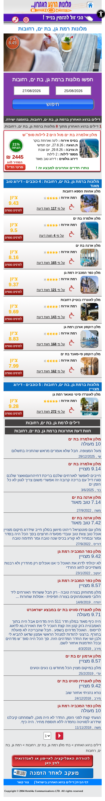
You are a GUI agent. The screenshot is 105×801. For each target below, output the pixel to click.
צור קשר (23, 782)
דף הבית (82, 782)
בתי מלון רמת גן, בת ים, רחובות (48, 745)
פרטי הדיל (15, 167)
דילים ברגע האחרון (88, 745)
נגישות (101, 14)
